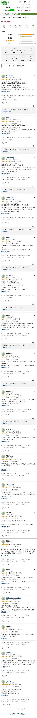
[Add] (33, 18)
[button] (10, 76)
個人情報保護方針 (22, 714)
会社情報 (12, 714)
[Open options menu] (34, 76)
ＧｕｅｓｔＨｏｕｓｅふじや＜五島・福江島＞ (14, 17)
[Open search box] (3, 66)
